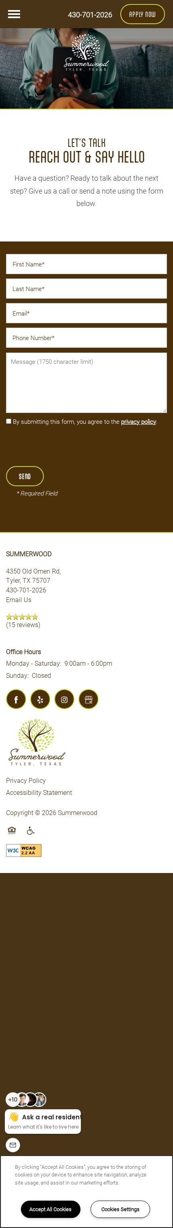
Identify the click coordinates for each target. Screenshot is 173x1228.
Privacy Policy (26, 780)
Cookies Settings (120, 1209)
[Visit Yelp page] (40, 699)
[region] (86, 1191)
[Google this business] (88, 699)
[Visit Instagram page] (64, 699)
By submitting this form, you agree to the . (85, 421)
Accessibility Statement (39, 792)
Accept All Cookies (50, 1209)
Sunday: (17, 675)
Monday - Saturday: (33, 663)
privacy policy (138, 421)
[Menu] (14, 14)
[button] (142, 14)
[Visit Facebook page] (16, 699)
